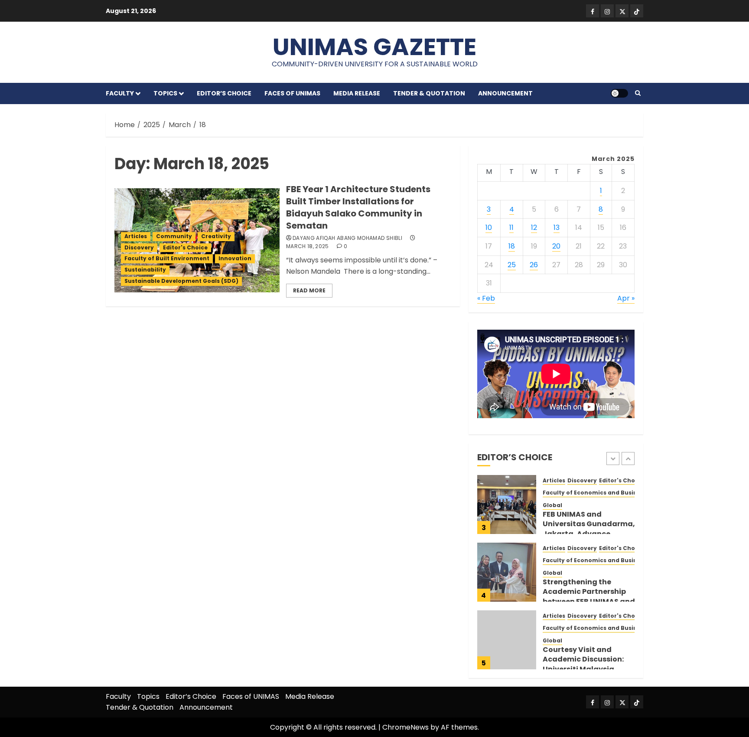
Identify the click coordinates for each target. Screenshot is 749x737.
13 (557, 228)
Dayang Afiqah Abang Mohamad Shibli (347, 238)
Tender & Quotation (429, 93)
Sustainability (145, 269)
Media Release (356, 93)
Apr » (626, 298)
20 (556, 246)
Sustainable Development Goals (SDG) (181, 281)
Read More (309, 290)
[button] (637, 93)
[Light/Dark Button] (619, 93)
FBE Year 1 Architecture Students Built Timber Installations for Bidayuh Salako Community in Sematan (358, 207)
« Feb (486, 298)
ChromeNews (405, 727)
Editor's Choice (185, 247)
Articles (135, 236)
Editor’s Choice (224, 93)
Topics (165, 93)
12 (534, 228)
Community (174, 236)
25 (512, 265)
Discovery (139, 247)
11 (511, 228)
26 (534, 265)
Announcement (505, 93)
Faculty (120, 93)
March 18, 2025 (307, 246)
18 (511, 246)
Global (552, 505)
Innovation (234, 258)
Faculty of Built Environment (166, 258)
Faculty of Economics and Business (595, 492)
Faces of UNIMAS (292, 93)
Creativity (216, 236)
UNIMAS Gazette (374, 46)
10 (488, 228)
